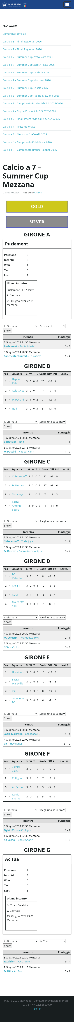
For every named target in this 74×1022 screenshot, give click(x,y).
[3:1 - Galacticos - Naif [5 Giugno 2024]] (60, 392)
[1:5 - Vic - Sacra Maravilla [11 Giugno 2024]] (67, 680)
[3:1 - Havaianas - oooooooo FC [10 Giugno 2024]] (67, 670)
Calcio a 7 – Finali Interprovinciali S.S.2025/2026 (31, 119)
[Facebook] (35, 1015)
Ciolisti (16, 585)
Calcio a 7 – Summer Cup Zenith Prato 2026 (29, 64)
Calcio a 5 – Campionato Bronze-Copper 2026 (30, 150)
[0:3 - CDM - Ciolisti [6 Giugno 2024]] (59, 587)
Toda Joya (18, 494)
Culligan (17, 778)
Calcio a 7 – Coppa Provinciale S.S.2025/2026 (29, 111)
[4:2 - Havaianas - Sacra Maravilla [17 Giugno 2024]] (64, 670)
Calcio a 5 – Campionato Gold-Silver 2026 (27, 142)
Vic (13, 691)
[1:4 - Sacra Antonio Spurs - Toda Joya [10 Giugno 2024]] (62, 496)
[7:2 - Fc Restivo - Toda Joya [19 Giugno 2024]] (65, 483)
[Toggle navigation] (67, 4)
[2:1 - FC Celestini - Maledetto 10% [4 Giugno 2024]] (59, 578)
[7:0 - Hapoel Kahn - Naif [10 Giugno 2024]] (67, 379)
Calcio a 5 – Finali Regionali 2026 (22, 41)
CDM (15, 594)
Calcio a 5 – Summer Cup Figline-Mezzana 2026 (31, 95)
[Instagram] (41, 1015)
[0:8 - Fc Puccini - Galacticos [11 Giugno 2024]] (67, 389)
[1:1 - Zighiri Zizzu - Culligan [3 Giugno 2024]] (59, 770)
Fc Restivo (18, 485)
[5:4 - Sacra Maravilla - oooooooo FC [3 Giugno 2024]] (60, 683)
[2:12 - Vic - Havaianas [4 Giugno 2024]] (60, 674)
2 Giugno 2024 (11, 192)
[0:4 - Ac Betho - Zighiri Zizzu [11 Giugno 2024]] (67, 767)
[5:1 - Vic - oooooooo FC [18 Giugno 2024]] (64, 689)
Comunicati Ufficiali (14, 33)
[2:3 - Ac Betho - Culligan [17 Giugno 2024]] (63, 776)
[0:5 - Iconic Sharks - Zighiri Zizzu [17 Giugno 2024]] (63, 767)
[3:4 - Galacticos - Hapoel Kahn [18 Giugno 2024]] (63, 379)
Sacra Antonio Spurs (16, 505)
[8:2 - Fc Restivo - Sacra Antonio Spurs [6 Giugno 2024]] (65, 487)
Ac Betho (17, 787)
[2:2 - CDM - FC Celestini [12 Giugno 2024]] (67, 574)
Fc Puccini (18, 399)
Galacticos (18, 390)
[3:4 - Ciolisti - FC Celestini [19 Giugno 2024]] (63, 574)
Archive (38, 192)
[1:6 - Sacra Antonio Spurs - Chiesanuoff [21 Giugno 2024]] (65, 474)
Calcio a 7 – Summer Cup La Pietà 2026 (26, 72)
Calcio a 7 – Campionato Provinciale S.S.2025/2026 (33, 103)
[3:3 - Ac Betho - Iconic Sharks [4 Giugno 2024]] (59, 789)
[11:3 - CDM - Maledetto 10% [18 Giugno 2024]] (63, 593)
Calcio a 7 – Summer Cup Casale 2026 (25, 88)
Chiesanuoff (19, 476)
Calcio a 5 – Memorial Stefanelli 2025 (25, 134)
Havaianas (18, 672)
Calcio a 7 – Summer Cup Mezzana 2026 (27, 80)
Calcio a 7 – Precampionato (19, 126)
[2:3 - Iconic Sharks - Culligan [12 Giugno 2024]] (67, 776)
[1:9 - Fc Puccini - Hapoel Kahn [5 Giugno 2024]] (60, 383)
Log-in (37, 1008)
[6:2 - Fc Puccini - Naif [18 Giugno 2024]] (63, 398)
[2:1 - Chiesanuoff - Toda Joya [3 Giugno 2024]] (65, 478)
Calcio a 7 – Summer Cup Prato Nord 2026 (28, 57)
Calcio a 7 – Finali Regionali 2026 (22, 49)
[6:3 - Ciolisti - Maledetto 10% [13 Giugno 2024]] (67, 584)
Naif (14, 408)
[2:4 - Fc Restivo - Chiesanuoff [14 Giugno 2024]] (62, 478)
